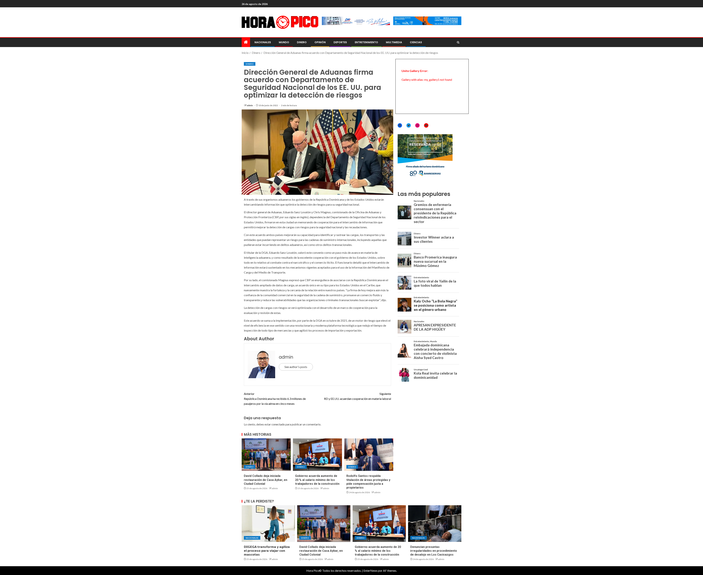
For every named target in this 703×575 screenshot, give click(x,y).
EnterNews (370, 570)
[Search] (458, 42)
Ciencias (416, 42)
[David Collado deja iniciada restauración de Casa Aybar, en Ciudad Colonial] (266, 454)
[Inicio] (246, 42)
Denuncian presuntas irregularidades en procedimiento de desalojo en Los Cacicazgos (433, 551)
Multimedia (394, 42)
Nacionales (262, 42)
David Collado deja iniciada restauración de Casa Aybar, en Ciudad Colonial (265, 479)
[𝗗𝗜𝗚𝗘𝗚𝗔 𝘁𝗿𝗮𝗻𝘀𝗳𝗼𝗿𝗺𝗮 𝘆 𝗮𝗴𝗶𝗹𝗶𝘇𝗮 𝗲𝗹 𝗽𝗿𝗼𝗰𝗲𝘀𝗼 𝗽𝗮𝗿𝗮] (268, 523)
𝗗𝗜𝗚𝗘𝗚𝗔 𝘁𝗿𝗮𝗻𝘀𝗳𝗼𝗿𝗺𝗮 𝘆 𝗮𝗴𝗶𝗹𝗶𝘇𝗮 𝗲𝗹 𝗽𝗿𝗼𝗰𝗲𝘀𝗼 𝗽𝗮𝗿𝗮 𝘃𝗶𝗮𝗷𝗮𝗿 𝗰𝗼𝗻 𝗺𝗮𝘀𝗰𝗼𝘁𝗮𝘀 (267, 551)
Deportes (340, 42)
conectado (278, 424)
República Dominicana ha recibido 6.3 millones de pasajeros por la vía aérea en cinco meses (275, 398)
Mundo (284, 42)
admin (250, 105)
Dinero (302, 42)
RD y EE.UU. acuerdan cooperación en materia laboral (357, 396)
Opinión (320, 42)
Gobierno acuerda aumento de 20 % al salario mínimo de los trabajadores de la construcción (317, 479)
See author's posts (295, 367)
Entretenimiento (366, 42)
